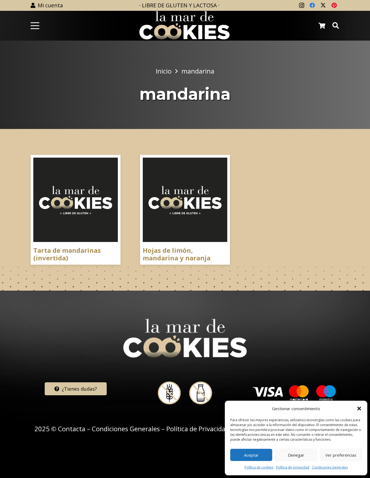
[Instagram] (301, 5)
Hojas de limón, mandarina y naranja (176, 254)
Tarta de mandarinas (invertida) (67, 254)
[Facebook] (312, 5)
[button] (359, 408)
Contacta (71, 428)
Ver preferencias (340, 455)
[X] (323, 5)
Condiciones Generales (330, 467)
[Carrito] (321, 26)
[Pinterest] (334, 5)
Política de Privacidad (197, 428)
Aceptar (251, 455)
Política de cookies (259, 467)
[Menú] (34, 25)
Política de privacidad (292, 467)
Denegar (296, 455)
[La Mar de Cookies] (184, 25)
